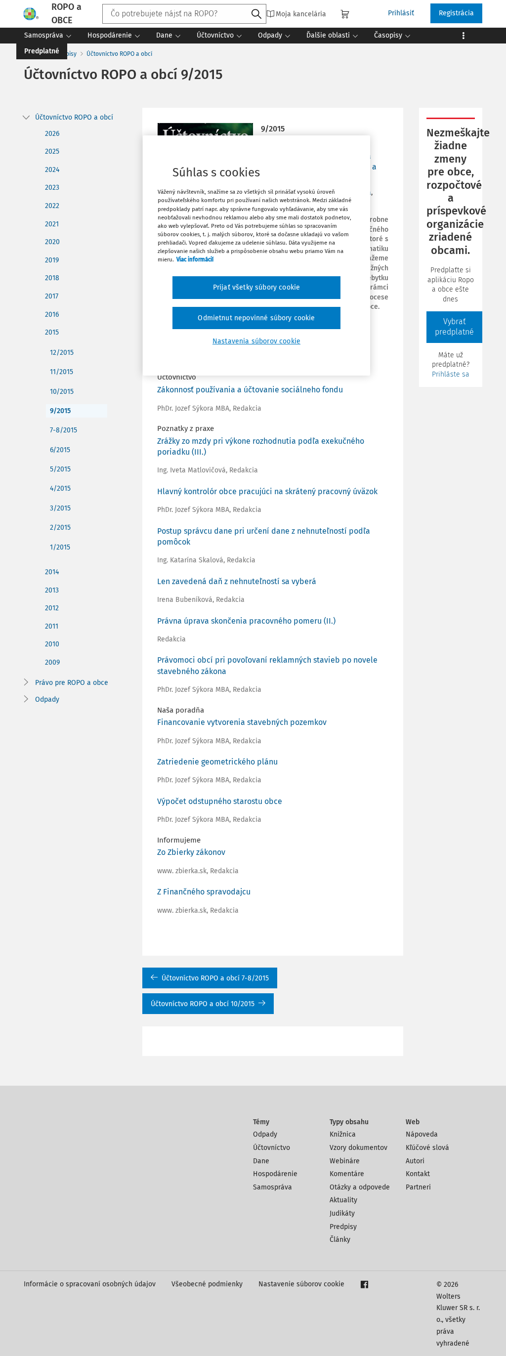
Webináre (345, 1161)
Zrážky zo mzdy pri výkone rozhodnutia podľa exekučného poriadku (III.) (260, 446)
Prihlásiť (401, 13)
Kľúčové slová (427, 1148)
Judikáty (342, 1213)
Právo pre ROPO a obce (71, 682)
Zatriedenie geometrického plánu (217, 761)
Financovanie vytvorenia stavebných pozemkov (242, 722)
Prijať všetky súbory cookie (256, 287)
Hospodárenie (275, 1174)
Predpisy (343, 1227)
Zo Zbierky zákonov (191, 852)
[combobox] (184, 14)
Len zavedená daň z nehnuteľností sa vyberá (236, 581)
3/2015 (60, 508)
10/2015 (62, 391)
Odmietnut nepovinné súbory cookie (256, 318)
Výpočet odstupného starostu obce (219, 801)
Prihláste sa (450, 374)
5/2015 (60, 469)
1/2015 (60, 547)
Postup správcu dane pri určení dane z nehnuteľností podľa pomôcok (263, 536)
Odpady (47, 699)
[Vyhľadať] (256, 14)
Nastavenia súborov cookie (256, 341)
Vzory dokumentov (358, 1148)
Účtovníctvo (271, 1148)
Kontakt (418, 1174)
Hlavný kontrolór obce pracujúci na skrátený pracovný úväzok (267, 491)
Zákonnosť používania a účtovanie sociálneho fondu (250, 389)
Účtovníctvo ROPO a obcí (119, 53)
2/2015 (60, 527)
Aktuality (343, 1200)
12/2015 (62, 352)
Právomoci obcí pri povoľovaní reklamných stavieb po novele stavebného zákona (267, 665)
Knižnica (343, 1134)
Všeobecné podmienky (207, 1284)
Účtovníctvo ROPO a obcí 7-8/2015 (215, 978)
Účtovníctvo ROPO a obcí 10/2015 (202, 1004)
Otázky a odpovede (360, 1187)
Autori (415, 1161)
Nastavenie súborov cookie (301, 1284)
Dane (261, 1161)
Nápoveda (422, 1134)
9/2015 (60, 411)
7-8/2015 (63, 430)
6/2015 (60, 450)
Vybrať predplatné (454, 327)
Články (340, 1239)
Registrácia (456, 13)
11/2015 (61, 372)
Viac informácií (194, 259)
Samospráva (272, 1187)
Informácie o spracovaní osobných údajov (90, 1284)
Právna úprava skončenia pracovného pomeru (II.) (246, 621)
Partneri (418, 1187)
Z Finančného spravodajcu (204, 891)
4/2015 (60, 488)
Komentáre (347, 1174)
